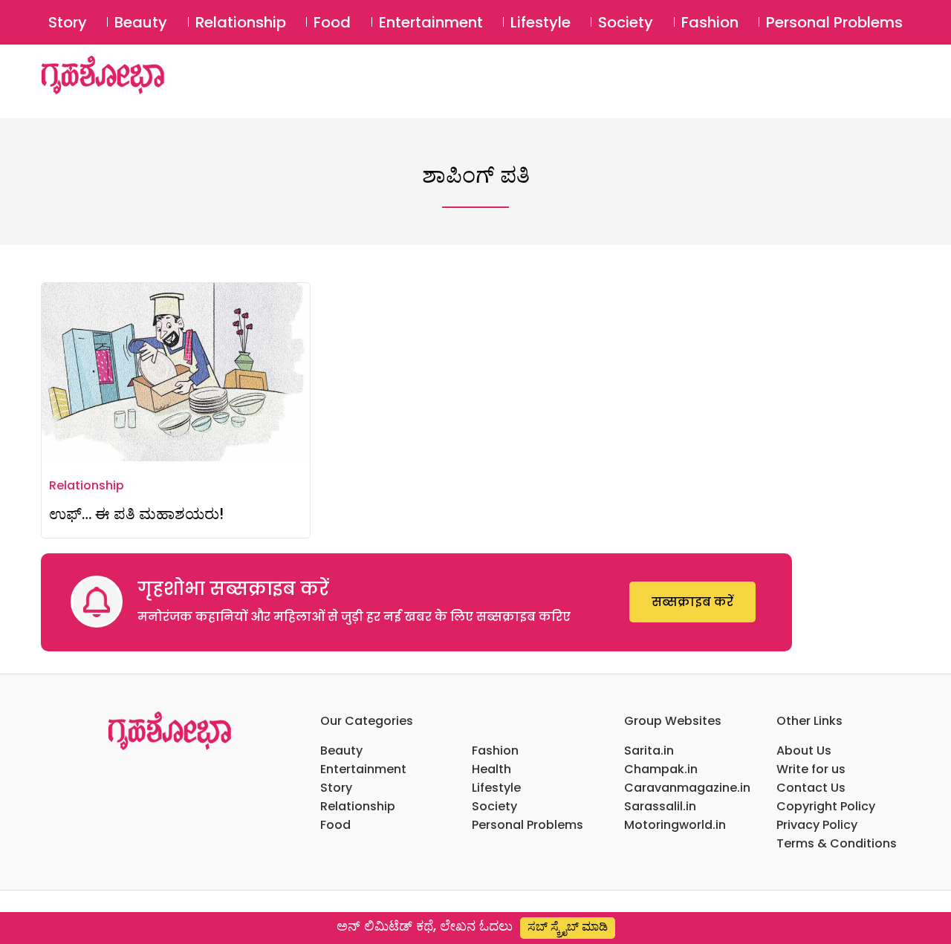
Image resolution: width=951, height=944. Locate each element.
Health (491, 769)
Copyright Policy (825, 806)
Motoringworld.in (675, 824)
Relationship (240, 22)
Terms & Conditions (836, 843)
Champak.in (661, 769)
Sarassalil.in (660, 806)
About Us (803, 750)
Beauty (140, 22)
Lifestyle (540, 22)
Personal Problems (834, 22)
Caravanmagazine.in (687, 787)
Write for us (810, 769)
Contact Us (810, 787)
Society (625, 22)
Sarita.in (649, 750)
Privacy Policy (816, 824)
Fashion (710, 22)
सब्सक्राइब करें (692, 602)
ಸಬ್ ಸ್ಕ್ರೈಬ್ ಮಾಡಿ (568, 926)
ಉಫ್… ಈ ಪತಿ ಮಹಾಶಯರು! (136, 513)
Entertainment (431, 22)
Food (332, 22)
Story (67, 22)
